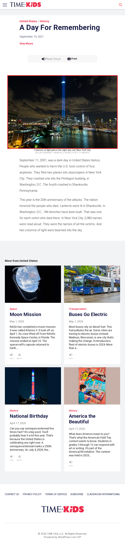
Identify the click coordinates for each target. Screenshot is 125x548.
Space (13, 309)
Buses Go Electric (88, 314)
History (44, 21)
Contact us (12, 494)
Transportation (77, 309)
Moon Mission (25, 314)
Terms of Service (56, 494)
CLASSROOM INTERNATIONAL (103, 494)
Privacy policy (32, 494)
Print (74, 58)
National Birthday (29, 416)
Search (120, 4)
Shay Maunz (26, 43)
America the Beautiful (82, 419)
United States (28, 21)
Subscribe (76, 494)
